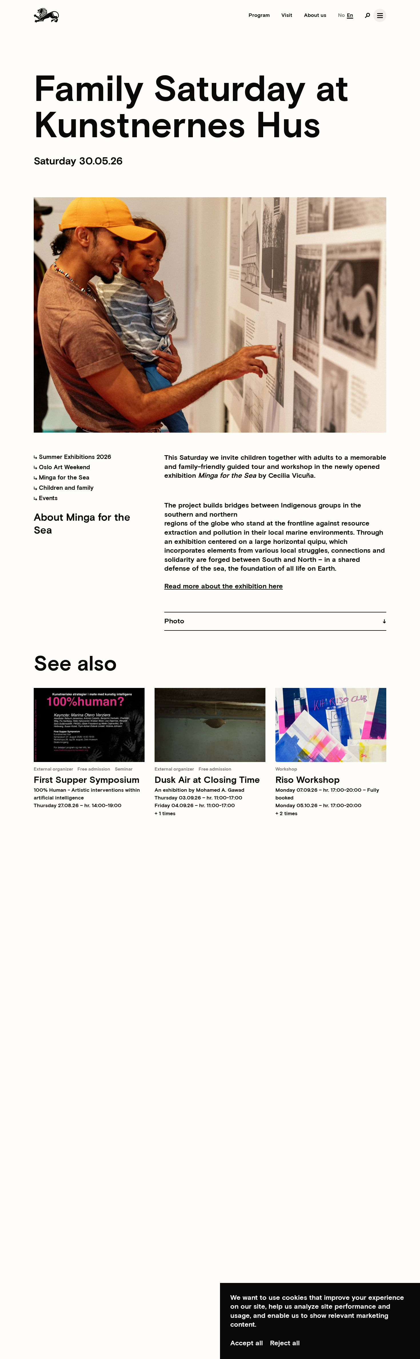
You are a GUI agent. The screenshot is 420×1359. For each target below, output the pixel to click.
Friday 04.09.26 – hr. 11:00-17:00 (195, 805)
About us (315, 15)
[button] (275, 621)
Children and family (65, 488)
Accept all (246, 1343)
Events (47, 498)
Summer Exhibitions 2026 (74, 457)
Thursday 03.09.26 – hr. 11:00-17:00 (198, 798)
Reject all (285, 1343)
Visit (286, 15)
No (341, 15)
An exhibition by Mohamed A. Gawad (199, 790)
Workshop (286, 769)
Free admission (93, 769)
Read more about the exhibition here (223, 586)
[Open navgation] (380, 15)
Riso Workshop (307, 780)
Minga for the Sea (63, 477)
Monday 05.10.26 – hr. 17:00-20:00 (318, 805)
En (350, 15)
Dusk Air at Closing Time (207, 780)
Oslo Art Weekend (63, 467)
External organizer (53, 769)
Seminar (124, 769)
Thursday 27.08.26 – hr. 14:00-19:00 (77, 805)
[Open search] (367, 15)
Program (259, 15)
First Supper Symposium (86, 780)
